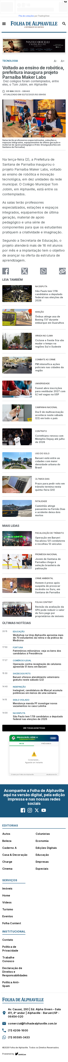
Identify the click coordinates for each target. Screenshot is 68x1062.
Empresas (42, 861)
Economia (42, 841)
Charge (7, 861)
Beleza (6, 841)
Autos (6, 833)
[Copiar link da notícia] (62, 271)
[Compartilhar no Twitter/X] (24, 271)
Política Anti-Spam (10, 984)
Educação (42, 854)
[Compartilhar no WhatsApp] (43, 271)
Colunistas (43, 833)
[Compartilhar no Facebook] (5, 271)
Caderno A (9, 847)
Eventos (7, 916)
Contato (7, 939)
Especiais (42, 868)
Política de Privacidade (10, 948)
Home (6, 895)
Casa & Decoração (14, 854)
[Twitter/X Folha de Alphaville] (36, 810)
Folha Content (11, 923)
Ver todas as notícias (34, 728)
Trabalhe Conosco (8, 959)
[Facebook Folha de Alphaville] (23, 810)
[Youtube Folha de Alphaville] (43, 810)
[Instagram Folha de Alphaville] (30, 810)
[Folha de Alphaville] (34, 24)
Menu (4, 23)
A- (55, 61)
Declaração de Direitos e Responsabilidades (14, 971)
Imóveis (7, 888)
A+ (63, 61)
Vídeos (7, 902)
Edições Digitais (46, 847)
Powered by (8, 1054)
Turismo (7, 909)
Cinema (7, 868)
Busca (64, 23)
